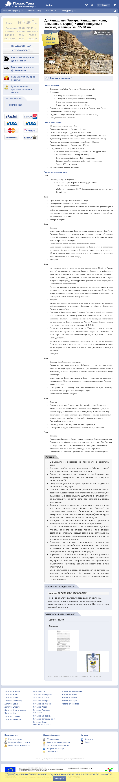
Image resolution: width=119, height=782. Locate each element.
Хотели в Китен (11, 713)
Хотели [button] (51, 11)
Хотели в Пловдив (41, 698)
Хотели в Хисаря (69, 701)
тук (110, 774)
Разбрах (59, 778)
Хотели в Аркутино (12, 691)
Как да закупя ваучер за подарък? (23, 78)
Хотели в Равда (40, 707)
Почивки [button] (34, 11)
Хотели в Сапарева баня (44, 719)
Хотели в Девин (11, 704)
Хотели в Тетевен (69, 698)
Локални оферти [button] (13, 11)
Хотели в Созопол (70, 695)
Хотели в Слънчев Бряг (72, 691)
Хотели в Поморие (41, 701)
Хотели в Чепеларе (70, 704)
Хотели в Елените (12, 707)
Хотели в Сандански (42, 716)
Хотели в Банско (11, 698)
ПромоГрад (15, 104)
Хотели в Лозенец (12, 716)
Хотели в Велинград (13, 701)
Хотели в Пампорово (42, 695)
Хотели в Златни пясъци (15, 710)
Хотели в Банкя (11, 695)
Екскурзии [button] (69, 11)
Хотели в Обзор (40, 691)
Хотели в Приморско (42, 704)
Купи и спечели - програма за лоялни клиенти (21, 89)
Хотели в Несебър (12, 719)
